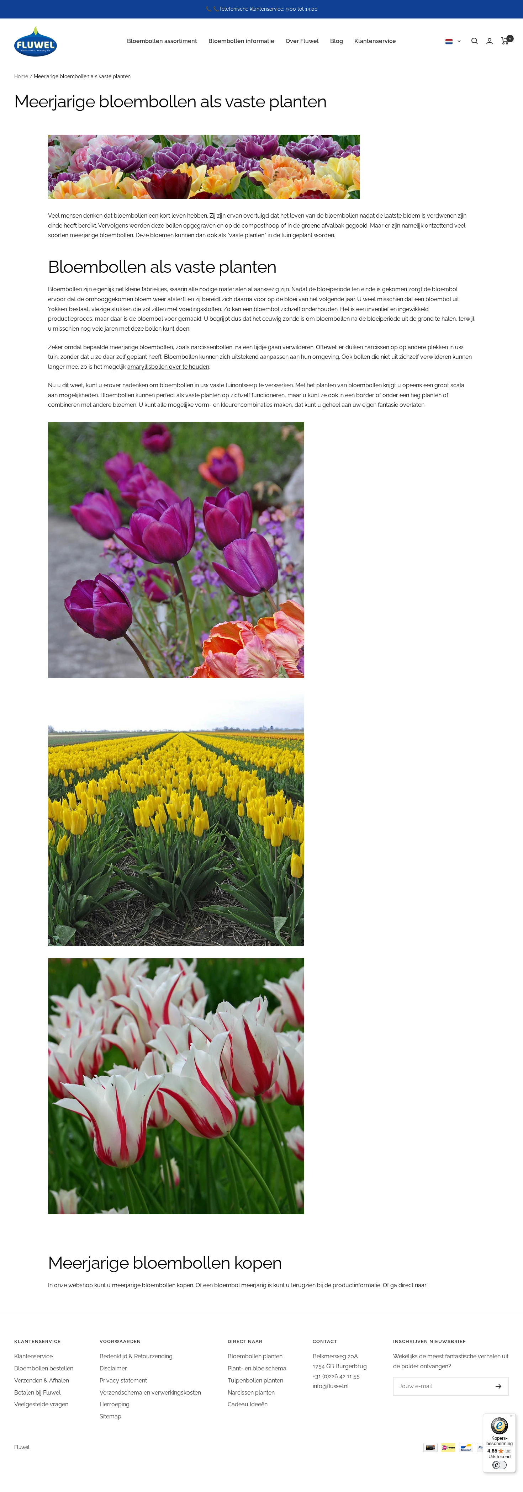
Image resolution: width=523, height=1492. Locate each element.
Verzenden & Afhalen (41, 1380)
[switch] (499, 1465)
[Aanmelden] (499, 1386)
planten (326, 385)
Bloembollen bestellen (43, 1368)
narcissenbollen (211, 347)
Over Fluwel (302, 40)
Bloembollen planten (255, 1356)
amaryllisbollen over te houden (168, 366)
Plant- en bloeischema (257, 1368)
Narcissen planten (251, 1392)
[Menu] (511, 1417)
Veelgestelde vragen (41, 1404)
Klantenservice (375, 40)
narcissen (376, 347)
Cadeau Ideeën (248, 1404)
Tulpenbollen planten (255, 1380)
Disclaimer (113, 1368)
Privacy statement (123, 1380)
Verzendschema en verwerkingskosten (150, 1392)
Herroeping (115, 1404)
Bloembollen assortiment (162, 40)
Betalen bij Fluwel (37, 1392)
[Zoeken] (474, 41)
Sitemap (110, 1416)
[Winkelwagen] (505, 40)
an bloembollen (361, 385)
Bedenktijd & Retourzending (136, 1356)
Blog (336, 40)
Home (21, 76)
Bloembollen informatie (241, 40)
